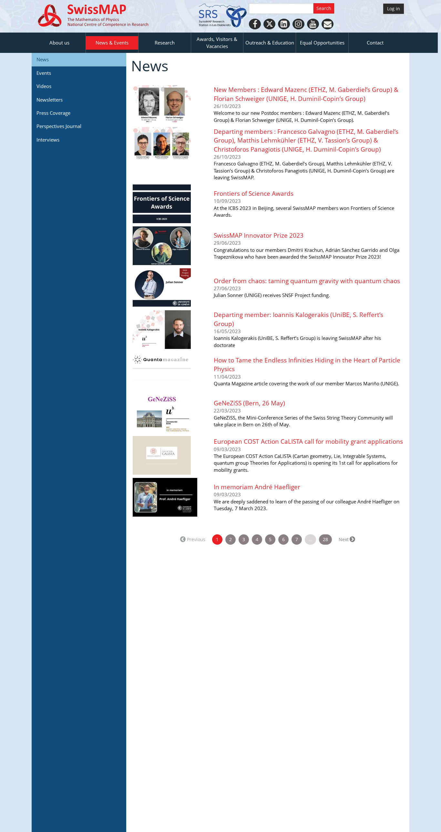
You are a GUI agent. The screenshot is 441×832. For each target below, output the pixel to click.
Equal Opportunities (322, 42)
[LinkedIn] (284, 24)
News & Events (112, 42)
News (42, 59)
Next (344, 539)
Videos (43, 86)
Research (165, 42)
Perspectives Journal (58, 126)
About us (59, 42)
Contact (375, 42)
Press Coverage (53, 113)
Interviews (47, 139)
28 (325, 539)
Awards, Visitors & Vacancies (217, 42)
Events (43, 73)
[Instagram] (298, 24)
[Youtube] (313, 24)
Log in (393, 8)
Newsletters (49, 99)
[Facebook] (255, 24)
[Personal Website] (327, 24)
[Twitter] (269, 24)
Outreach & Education (269, 42)
